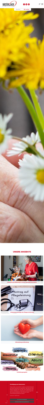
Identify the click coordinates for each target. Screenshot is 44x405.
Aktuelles (18, 9)
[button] (22, 270)
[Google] (26, 4)
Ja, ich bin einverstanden (22, 399)
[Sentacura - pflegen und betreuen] (9, 4)
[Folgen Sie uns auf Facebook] (24, 4)
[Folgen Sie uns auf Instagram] (29, 4)
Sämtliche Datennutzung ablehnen (22, 401)
